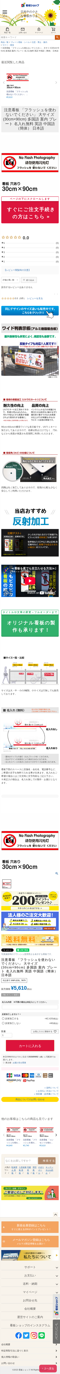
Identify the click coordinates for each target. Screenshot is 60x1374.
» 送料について (51, 1088)
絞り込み (30, 280)
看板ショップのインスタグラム (30, 1325)
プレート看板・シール (20, 42)
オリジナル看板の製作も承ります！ (30, 622)
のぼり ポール (41, 1170)
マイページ (39, 32)
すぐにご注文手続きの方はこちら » (31, 208)
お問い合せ (23, 32)
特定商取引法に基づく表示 (14, 1350)
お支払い (30, 1275)
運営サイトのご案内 (30, 1317)
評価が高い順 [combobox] (8, 280)
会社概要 (30, 1308)
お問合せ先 (30, 1300)
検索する (49, 1160)
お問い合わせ (8, 1363)
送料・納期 (30, 1283)
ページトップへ (55, 1214)
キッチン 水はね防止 (49, 1170)
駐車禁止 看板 (14, 1170)
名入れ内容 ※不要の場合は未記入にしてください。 (25, 1002)
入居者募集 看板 (23, 1170)
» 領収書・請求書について (46, 1094)
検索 (57, 37)
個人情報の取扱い (10, 1357)
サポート (30, 1267)
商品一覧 (7, 32)
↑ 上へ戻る (48, 1368)
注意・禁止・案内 (39, 42)
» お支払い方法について (47, 1091)
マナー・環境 (8, 45)
